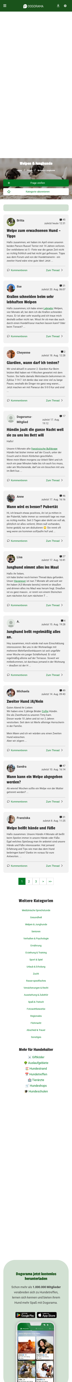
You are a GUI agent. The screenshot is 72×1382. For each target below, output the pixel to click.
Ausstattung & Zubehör (36, 994)
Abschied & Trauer (36, 1030)
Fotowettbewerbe (36, 1009)
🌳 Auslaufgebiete (36, 1063)
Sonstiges (36, 1037)
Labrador (48, 308)
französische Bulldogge (44, 448)
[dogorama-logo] (33, 5)
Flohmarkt (36, 1023)
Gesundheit (36, 917)
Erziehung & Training (36, 952)
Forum (29, 170)
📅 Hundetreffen (36, 1074)
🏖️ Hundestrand (36, 1068)
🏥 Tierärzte (36, 1080)
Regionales (36, 1016)
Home (19, 170)
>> (50, 881)
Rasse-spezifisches (36, 980)
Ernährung (36, 945)
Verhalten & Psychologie (36, 938)
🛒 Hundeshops (36, 1085)
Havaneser (20, 581)
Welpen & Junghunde (46, 170)
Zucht (36, 973)
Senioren (36, 931)
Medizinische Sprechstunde (36, 910)
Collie (45, 711)
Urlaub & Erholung (36, 966)
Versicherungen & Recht (36, 987)
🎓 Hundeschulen (36, 1091)
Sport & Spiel (36, 959)
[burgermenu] (4, 5)
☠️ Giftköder (36, 1057)
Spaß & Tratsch (36, 1002)
